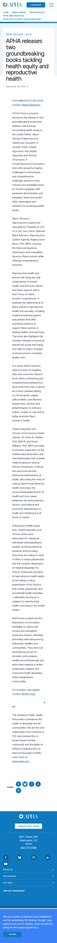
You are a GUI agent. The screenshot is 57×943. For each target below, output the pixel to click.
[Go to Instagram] (33, 857)
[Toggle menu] (51, 5)
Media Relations (31, 104)
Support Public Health (28, 826)
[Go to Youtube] (5, 864)
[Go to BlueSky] (25, 784)
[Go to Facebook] (18, 784)
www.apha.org (20, 761)
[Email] (18, 790)
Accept (12, 934)
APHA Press (28, 693)
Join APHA (36, 5)
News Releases (37, 12)
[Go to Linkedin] (38, 784)
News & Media (19, 12)
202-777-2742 (28, 847)
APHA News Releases (13, 16)
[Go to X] (31, 784)
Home (6, 12)
